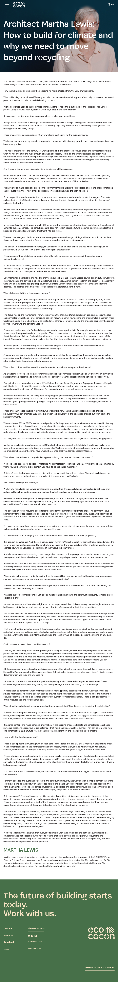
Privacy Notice (34, 949)
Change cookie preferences (100, 967)
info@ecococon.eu (36, 928)
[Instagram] (36, 936)
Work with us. (29, 913)
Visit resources (35, 942)
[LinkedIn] (29, 936)
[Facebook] (32, 936)
